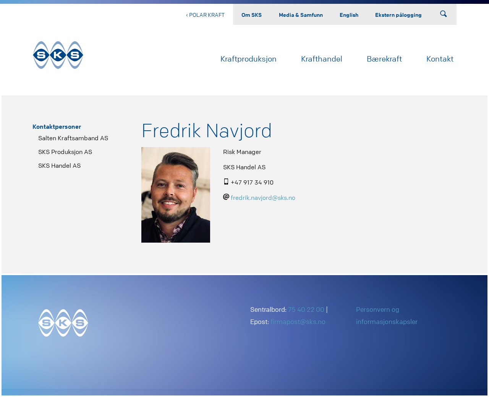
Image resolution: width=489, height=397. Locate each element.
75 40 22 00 (306, 309)
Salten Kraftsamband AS (73, 138)
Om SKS (251, 14)
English (349, 14)
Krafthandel (321, 58)
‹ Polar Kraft (205, 14)
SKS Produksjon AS (65, 152)
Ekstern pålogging (398, 14)
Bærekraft (384, 58)
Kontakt (439, 58)
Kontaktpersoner (56, 126)
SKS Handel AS (59, 165)
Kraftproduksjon (248, 58)
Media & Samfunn (301, 14)
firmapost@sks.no (297, 322)
